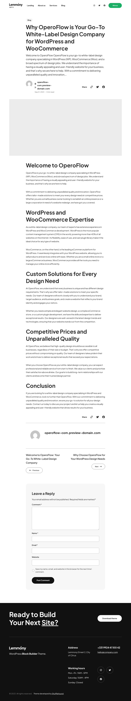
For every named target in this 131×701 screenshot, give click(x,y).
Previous (36, 470)
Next (96, 466)
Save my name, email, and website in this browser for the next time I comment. (63, 570)
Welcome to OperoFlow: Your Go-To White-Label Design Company (43, 458)
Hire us (115, 5)
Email (35, 545)
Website (35, 557)
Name (35, 533)
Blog (29, 20)
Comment (37, 504)
